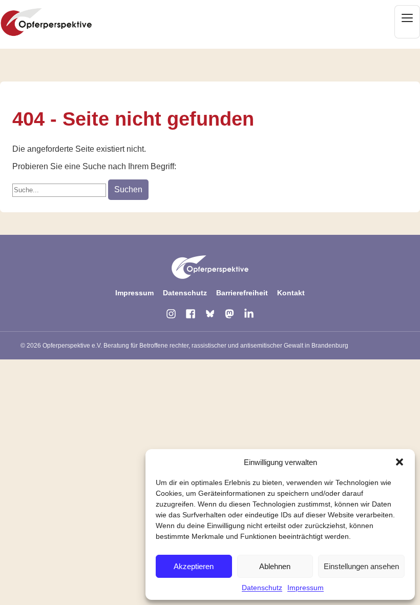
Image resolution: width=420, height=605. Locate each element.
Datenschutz (262, 587)
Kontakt (291, 293)
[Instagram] (171, 314)
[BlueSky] (210, 314)
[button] (399, 462)
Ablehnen (274, 566)
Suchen (128, 189)
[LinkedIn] (249, 314)
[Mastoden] (229, 314)
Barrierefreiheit (242, 293)
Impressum (305, 587)
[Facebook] (190, 314)
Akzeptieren (194, 566)
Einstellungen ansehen (361, 566)
